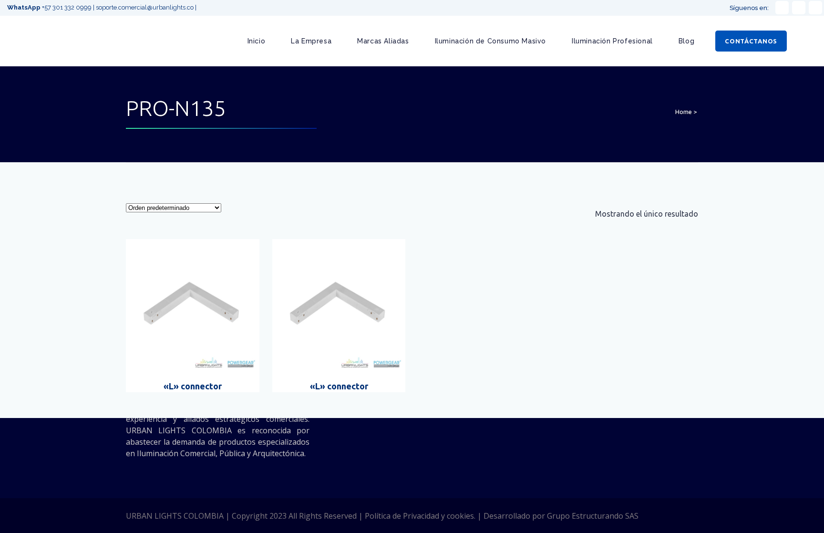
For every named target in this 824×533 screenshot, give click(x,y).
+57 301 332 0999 (50, 7)
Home (683, 111)
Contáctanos (751, 41)
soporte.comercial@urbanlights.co (145, 7)
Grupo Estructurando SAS (593, 516)
